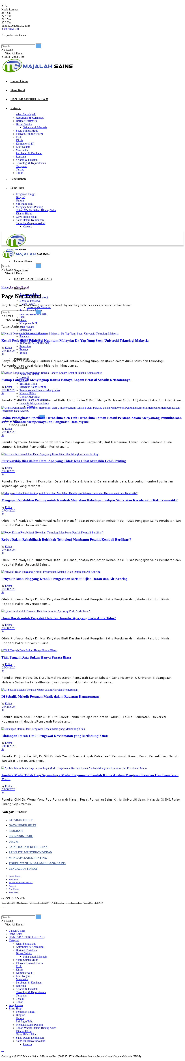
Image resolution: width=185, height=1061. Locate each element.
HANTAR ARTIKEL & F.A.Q (29, 99)
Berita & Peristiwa (26, 120)
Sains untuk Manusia (35, 127)
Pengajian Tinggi (25, 194)
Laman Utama (19, 81)
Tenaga (20, 169)
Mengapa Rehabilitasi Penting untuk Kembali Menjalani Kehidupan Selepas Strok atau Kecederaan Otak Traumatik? (89, 500)
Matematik (22, 150)
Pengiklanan (18, 178)
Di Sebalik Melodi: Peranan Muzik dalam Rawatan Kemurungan (50, 696)
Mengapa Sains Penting (29, 207)
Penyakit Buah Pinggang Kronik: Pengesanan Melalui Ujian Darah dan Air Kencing (64, 579)
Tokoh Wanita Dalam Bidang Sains (36, 210)
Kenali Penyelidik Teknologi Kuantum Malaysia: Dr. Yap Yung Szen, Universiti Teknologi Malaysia (75, 340)
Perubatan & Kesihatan (29, 153)
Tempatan (21, 166)
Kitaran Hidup (24, 213)
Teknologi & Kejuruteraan (31, 163)
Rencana (21, 156)
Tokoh (19, 172)
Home (4, 287)
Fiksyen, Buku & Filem (29, 133)
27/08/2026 (8, 471)
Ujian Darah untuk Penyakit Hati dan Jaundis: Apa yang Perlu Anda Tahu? (58, 618)
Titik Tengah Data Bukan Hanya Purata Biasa (36, 657)
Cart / (10, 28)
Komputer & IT (25, 143)
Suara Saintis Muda (27, 130)
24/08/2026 (8, 746)
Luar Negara (23, 146)
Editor (8, 347)
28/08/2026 (8, 350)
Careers (27, 226)
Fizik (19, 137)
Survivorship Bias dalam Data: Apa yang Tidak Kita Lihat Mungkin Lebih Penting (63, 461)
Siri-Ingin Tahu (24, 203)
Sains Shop (17, 187)
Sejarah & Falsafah (27, 159)
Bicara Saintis (24, 124)
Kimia (19, 140)
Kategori (15, 108)
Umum (20, 200)
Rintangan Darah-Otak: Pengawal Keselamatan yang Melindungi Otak (54, 736)
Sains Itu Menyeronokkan (30, 223)
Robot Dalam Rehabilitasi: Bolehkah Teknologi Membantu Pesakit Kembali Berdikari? (66, 539)
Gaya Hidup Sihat (26, 216)
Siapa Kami (17, 90)
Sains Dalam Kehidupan (30, 219)
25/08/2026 (8, 667)
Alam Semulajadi (26, 114)
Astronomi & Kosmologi (30, 117)
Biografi (20, 197)
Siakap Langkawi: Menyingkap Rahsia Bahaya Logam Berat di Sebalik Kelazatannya (65, 380)
